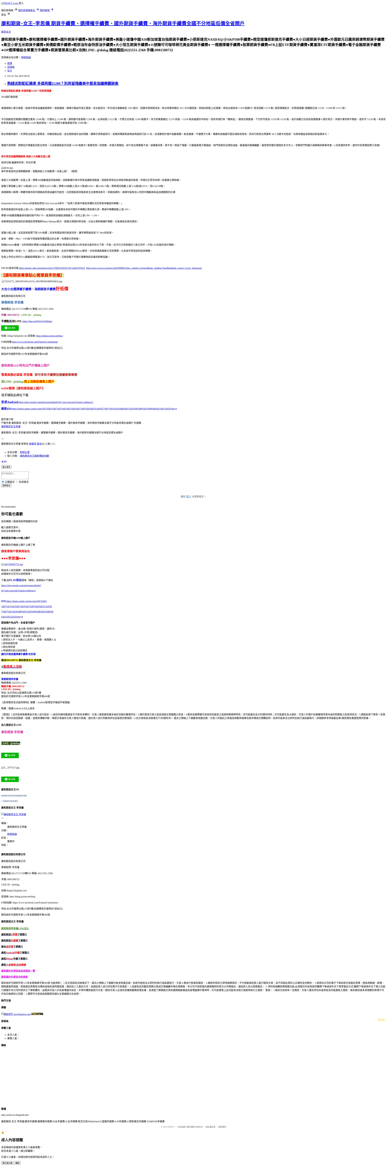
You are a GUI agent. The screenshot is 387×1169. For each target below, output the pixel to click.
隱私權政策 (210, 1127)
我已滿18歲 (7, 1163)
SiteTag (381, 1019)
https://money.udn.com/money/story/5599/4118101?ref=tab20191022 (52, 268)
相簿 (9, 63)
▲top (4, 461)
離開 (17, 1163)
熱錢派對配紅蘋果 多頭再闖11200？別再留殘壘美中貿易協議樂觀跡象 (63, 83)
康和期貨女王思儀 (11, 426)
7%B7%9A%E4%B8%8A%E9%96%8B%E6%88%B (27, 611)
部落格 (11, 67)
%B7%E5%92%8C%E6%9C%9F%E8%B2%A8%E (26, 606)
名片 (9, 70)
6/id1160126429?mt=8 (12, 617)
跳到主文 (6, 32)
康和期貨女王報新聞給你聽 (34, 456)
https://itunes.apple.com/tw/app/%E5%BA (26, 601)
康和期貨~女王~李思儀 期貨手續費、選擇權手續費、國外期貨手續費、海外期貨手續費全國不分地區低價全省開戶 (123, 23)
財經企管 (25, 452)
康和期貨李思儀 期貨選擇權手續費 (14, 796)
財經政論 (26, 57)
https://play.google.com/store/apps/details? (21, 585)
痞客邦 (32, 443)
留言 (39, 443)
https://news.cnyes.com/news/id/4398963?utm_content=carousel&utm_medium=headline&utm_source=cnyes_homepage (144, 268)
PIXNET (170, 1127)
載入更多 (6, 467)
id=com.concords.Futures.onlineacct (18, 590)
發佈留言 (6, 485)
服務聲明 (222, 1127)
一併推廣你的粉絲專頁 (9, 801)
